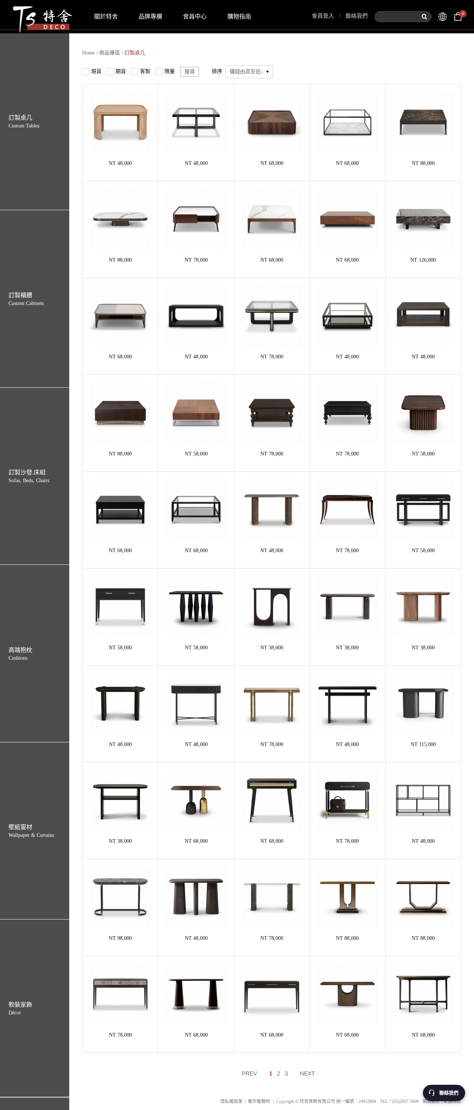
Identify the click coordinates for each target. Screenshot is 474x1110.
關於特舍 (106, 16)
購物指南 (239, 16)
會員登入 (323, 16)
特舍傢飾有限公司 (42, 16)
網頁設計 (431, 1101)
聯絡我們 (357, 16)
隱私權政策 (231, 1101)
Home (88, 53)
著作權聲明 (259, 1101)
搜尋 (189, 71)
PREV (249, 1073)
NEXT (307, 1073)
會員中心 (195, 16)
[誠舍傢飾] (442, 16)
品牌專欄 (150, 16)
